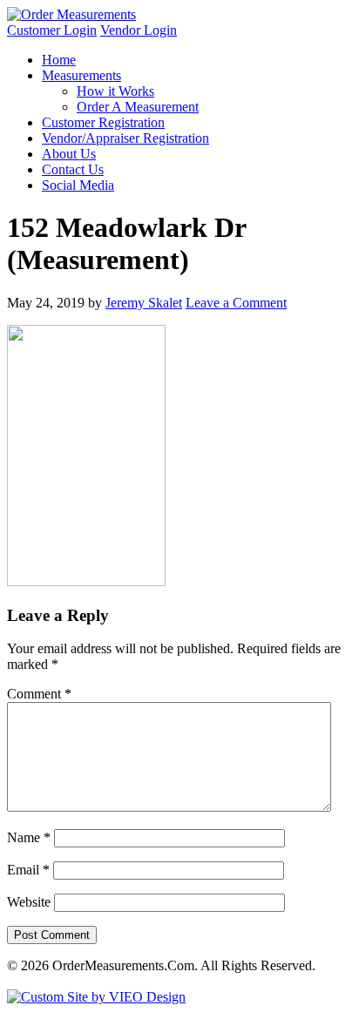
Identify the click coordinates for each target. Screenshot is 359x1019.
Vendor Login (138, 30)
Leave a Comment (236, 302)
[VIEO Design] (96, 996)
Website (29, 901)
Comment (39, 693)
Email (28, 869)
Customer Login (52, 30)
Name (29, 837)
